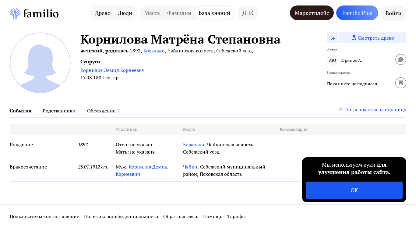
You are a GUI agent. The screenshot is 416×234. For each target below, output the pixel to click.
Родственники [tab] (59, 110)
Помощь (212, 216)
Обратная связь (180, 216)
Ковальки (154, 50)
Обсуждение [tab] (101, 110)
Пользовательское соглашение (44, 216)
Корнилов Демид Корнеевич (112, 70)
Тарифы (236, 216)
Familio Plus (357, 12)
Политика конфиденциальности (121, 216)
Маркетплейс (312, 12)
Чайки (190, 166)
